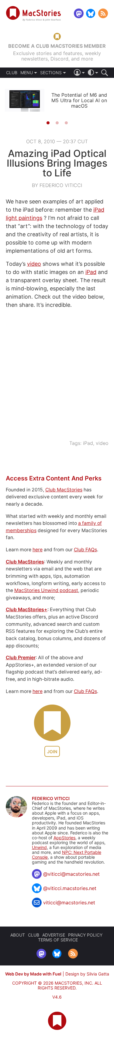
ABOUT (17, 934)
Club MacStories (63, 490)
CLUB (11, 73)
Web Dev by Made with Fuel (33, 973)
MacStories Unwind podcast (46, 590)
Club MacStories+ (26, 609)
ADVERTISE (53, 934)
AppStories (64, 837)
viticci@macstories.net (69, 902)
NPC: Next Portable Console (66, 855)
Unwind (39, 847)
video (34, 264)
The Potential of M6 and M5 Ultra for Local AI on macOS (79, 100)
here (38, 550)
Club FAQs (85, 550)
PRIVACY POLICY (85, 934)
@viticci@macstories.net (71, 874)
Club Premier (21, 657)
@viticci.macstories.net (69, 888)
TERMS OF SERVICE (58, 939)
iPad (90, 272)
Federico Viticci (51, 798)
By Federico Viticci (57, 185)
